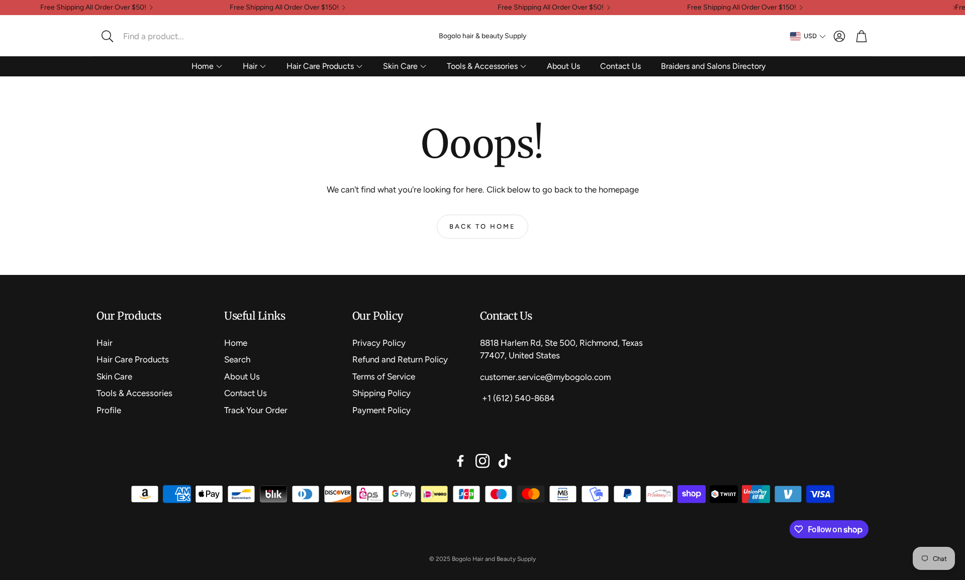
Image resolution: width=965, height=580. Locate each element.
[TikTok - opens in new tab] (505, 461)
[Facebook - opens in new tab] (460, 461)
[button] (163, 36)
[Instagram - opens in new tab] (482, 461)
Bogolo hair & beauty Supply (482, 36)
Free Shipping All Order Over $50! (93, 7)
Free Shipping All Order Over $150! (284, 7)
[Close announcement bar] (954, 7)
